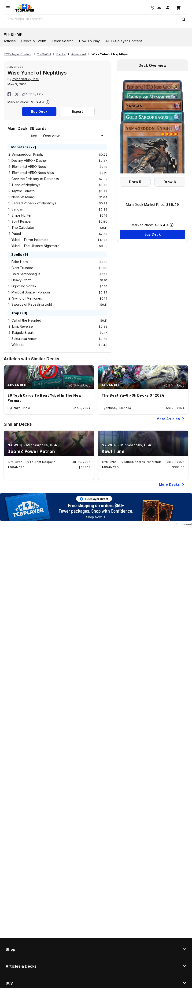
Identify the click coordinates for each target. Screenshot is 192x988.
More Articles (168, 419)
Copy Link (36, 94)
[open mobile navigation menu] (8, 7)
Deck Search (63, 41)
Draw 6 (169, 182)
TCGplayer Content (17, 54)
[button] (183, 19)
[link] (24, 8)
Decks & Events (34, 41)
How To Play (89, 41)
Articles (10, 41)
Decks (61, 54)
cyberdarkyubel (25, 79)
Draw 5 (135, 182)
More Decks (169, 484)
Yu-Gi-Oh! (13, 34)
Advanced (78, 54)
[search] (91, 19)
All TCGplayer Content (124, 41)
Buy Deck (39, 111)
